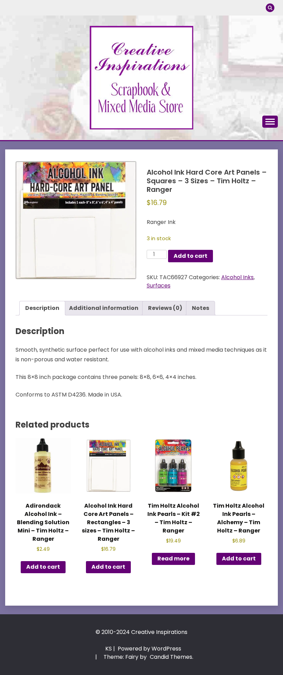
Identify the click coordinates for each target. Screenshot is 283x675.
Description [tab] (42, 308)
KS (108, 649)
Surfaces (158, 286)
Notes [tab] (200, 308)
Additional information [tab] (103, 308)
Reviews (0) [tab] (165, 308)
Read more (173, 558)
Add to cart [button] (43, 567)
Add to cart (190, 256)
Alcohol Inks (237, 277)
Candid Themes (171, 657)
